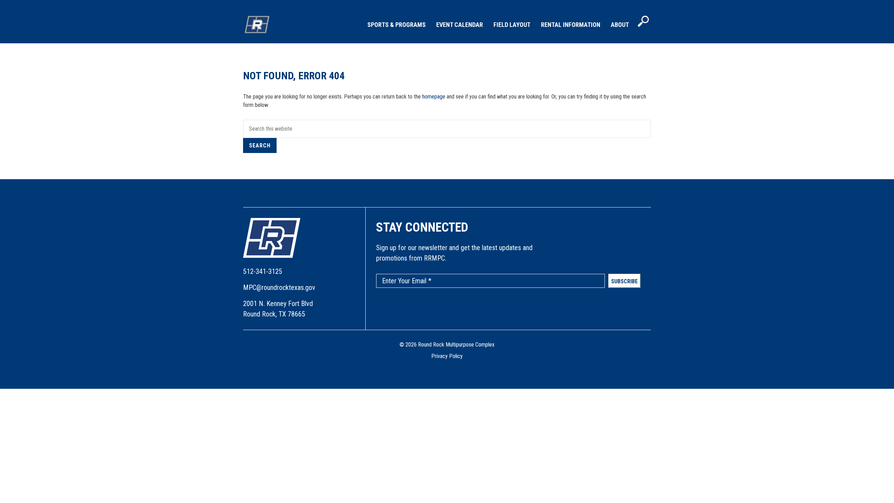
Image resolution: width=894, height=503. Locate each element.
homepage (433, 96)
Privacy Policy (447, 356)
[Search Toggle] (643, 22)
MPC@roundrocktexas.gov (279, 287)
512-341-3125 (262, 271)
